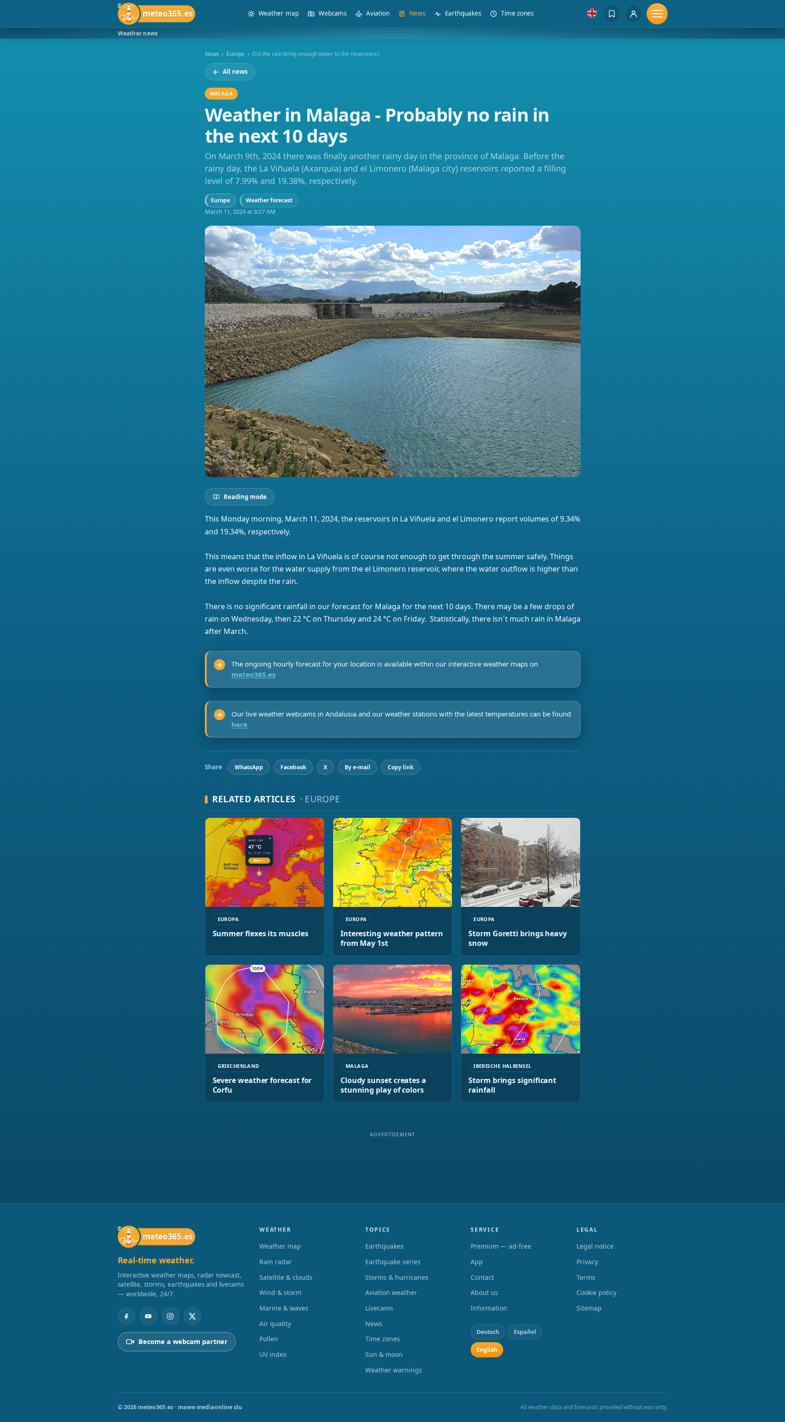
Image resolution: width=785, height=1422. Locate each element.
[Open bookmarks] (612, 14)
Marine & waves (283, 1308)
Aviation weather (391, 1292)
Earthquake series (393, 1261)
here (239, 724)
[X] (192, 1316)
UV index (272, 1354)
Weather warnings (393, 1370)
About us (484, 1292)
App (477, 1261)
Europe (235, 54)
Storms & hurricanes (396, 1277)
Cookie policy (596, 1292)
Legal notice (595, 1246)
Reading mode (245, 497)
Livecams (379, 1308)
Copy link (400, 767)
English (487, 1350)
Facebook (293, 767)
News (212, 54)
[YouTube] (148, 1316)
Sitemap (589, 1308)
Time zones (382, 1338)
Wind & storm (280, 1292)
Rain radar (275, 1261)
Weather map (280, 1246)
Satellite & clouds (286, 1277)
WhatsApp (249, 767)
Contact (482, 1277)
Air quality (275, 1323)
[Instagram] (170, 1316)
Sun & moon (384, 1354)
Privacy (587, 1261)
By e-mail (357, 767)
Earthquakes (384, 1246)
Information (489, 1308)
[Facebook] (126, 1316)
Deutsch (488, 1332)
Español (525, 1332)
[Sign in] (634, 14)
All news (230, 71)
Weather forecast (269, 200)
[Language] (592, 13)
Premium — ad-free (501, 1246)
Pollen (268, 1338)
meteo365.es (253, 674)
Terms (585, 1277)
